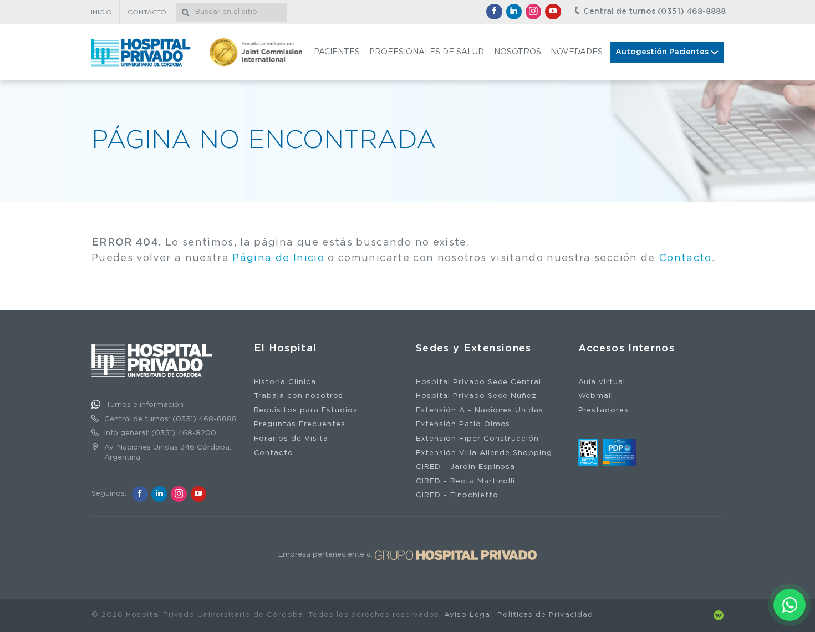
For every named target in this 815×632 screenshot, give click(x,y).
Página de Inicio (278, 258)
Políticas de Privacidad (545, 615)
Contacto (685, 258)
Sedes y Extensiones (474, 349)
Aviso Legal (468, 615)
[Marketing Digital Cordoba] (719, 615)
